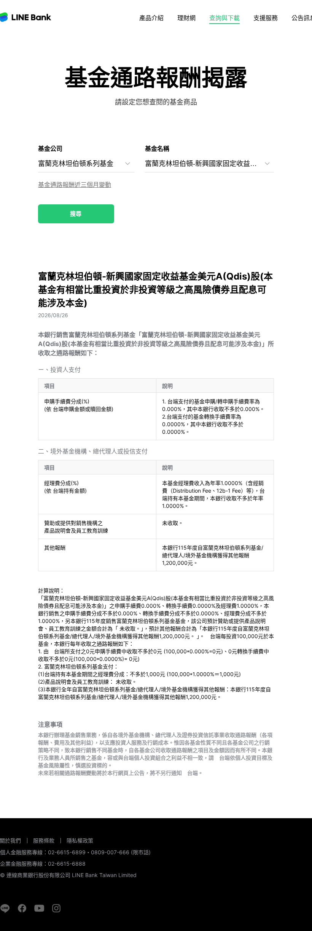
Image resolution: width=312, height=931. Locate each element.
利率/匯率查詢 (228, 38)
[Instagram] (56, 908)
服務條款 (43, 840)
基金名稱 (157, 148)
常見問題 (266, 38)
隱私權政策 (80, 841)
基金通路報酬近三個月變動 (74, 184)
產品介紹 (151, 18)
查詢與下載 (224, 18)
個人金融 (159, 38)
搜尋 (75, 213)
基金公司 (50, 148)
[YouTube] (39, 908)
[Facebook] (22, 908)
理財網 (186, 18)
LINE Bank (26, 17)
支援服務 (265, 18)
